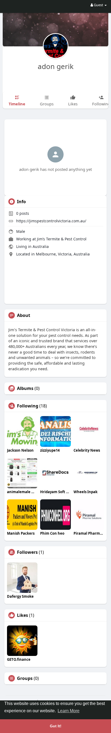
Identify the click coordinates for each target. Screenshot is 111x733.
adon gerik (56, 66)
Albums (25, 388)
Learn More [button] (68, 710)
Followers (27, 552)
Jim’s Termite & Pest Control (61, 238)
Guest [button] (98, 4)
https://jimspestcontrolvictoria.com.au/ (51, 220)
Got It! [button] (55, 726)
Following (27, 406)
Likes (22, 615)
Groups (25, 678)
